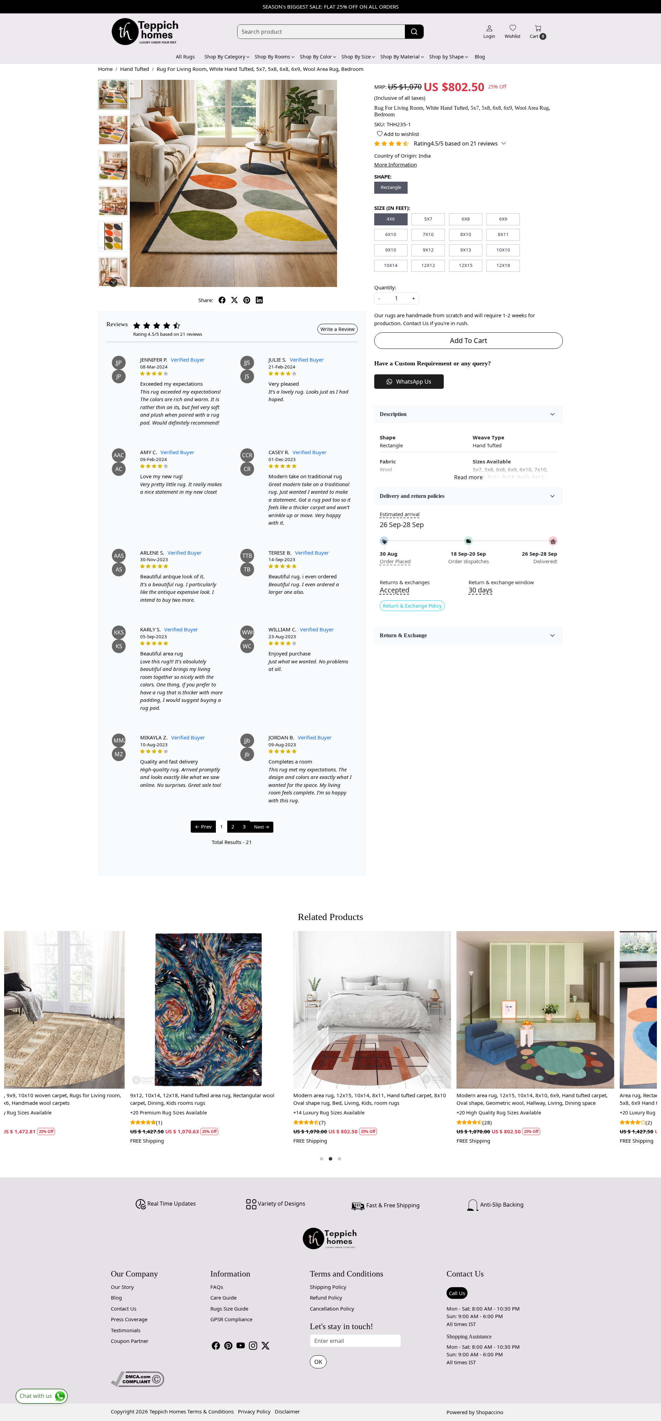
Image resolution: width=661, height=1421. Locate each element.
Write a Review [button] (338, 329)
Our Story (122, 1286)
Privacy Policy (254, 1411)
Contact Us (123, 1308)
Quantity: (385, 287)
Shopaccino (489, 1412)
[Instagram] (253, 1345)
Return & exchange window (501, 582)
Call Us (457, 1293)
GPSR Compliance (231, 1319)
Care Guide (223, 1297)
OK (318, 1362)
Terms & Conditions (210, 1411)
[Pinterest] (228, 1345)
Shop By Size (356, 56)
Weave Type (488, 437)
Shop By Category (224, 56)
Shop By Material (400, 56)
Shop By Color (316, 56)
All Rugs (185, 56)
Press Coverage (129, 1319)
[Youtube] (240, 1345)
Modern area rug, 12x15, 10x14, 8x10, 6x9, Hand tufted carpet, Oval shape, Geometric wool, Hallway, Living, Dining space (82, 1099)
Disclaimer (287, 1411)
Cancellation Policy (332, 1308)
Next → (261, 827)
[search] (414, 32)
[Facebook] (215, 1345)
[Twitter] (265, 1345)
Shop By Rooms (272, 56)
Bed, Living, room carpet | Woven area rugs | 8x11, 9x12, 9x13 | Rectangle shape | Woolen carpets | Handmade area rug (411, 1099)
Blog (480, 56)
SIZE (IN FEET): (392, 207)
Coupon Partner (129, 1340)
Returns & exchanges (405, 582)
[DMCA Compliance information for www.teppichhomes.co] (137, 1378)
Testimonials (125, 1330)
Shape (388, 437)
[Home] (145, 31)
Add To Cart (468, 340)
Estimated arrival (400, 514)
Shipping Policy (328, 1286)
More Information (395, 164)
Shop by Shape (446, 56)
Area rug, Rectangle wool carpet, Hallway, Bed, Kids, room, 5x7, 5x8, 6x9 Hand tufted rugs (245, 1099)
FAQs (216, 1286)
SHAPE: (382, 176)
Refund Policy (326, 1297)
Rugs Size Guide (229, 1308)
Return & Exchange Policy (412, 605)
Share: (205, 300)
